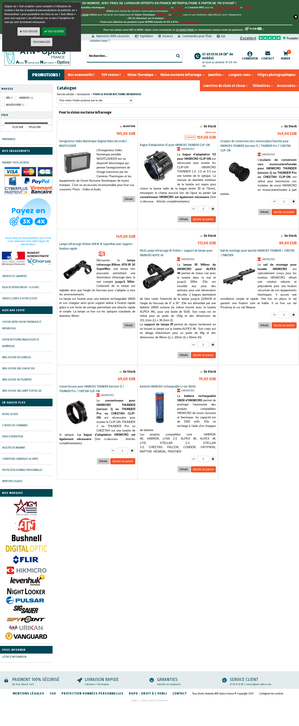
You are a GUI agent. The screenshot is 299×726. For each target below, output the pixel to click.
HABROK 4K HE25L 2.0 (157, 7)
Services (167, 36)
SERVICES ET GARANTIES (14, 276)
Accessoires (286, 86)
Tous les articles (65, 94)
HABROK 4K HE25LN (130, 7)
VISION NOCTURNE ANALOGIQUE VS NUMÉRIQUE (20, 343)
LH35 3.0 (218, 11)
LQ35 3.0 (206, 11)
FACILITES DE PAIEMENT (13, 447)
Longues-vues (239, 75)
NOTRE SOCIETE (10, 414)
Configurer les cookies (271, 693)
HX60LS (247, 7)
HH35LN (179, 7)
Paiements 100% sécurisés (113, 36)
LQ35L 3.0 (194, 11)
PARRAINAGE (8, 139)
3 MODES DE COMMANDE (15, 425)
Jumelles (215, 75)
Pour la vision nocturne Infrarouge (117, 94)
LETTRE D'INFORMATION (14, 656)
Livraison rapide (102, 679)
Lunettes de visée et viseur (224, 86)
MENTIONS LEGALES (12, 481)
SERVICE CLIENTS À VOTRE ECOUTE (19, 298)
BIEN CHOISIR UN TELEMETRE (17, 379)
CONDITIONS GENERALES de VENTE (20, 458)
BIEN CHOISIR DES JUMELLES (16, 357)
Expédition (146, 36)
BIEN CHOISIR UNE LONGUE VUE (18, 368)
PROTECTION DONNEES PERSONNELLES (22, 470)
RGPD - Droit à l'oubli (148, 693)
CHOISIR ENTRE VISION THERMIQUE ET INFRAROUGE (21, 325)
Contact (267, 58)
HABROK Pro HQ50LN (227, 7)
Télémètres (261, 86)
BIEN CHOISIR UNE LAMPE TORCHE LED (22, 390)
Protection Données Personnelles (92, 693)
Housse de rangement (93, 11)
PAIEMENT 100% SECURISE (15, 162)
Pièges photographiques (276, 75)
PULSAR (177, 14)
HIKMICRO (162, 14)
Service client (244, 679)
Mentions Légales (28, 693)
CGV (53, 693)
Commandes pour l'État (197, 36)
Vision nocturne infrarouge (180, 75)
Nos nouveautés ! (81, 75)
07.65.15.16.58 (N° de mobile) (219, 60)
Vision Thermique (140, 75)
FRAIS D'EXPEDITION (12, 436)
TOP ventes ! (110, 75)
